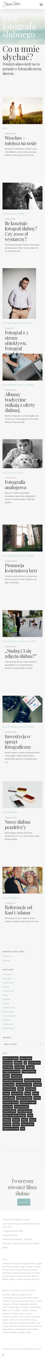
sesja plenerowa (21, 1106)
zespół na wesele (10, 1128)
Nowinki (12, 385)
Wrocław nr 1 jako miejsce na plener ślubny (20, 1243)
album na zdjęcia (10, 1058)
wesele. (16, 1120)
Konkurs (6, 986)
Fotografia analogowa (15, 484)
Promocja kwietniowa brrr (21, 568)
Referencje (14, 898)
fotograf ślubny (28, 1071)
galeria (6, 1076)
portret (37, 1098)
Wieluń (24, 1120)
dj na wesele (34, 1062)
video (30, 1115)
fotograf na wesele (11, 1071)
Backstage (8, 641)
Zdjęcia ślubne (16, 214)
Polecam (6, 960)
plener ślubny (8, 1098)
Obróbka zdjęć (8, 1007)
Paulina (6, 1093)
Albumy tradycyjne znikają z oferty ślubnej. (20, 402)
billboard (18, 1062)
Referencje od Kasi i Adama (18, 910)
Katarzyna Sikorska (32, 1080)
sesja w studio (9, 1111)
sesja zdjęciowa (24, 1111)
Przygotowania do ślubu (12, 1231)
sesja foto (7, 1106)
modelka (37, 1084)
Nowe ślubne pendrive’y (17, 824)
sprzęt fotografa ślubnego (14, 1115)
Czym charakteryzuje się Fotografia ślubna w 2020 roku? (21, 1225)
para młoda (30, 1089)
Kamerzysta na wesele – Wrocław (17, 1239)
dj (25, 1062)
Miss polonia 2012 (23, 1084)
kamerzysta (16, 1076)
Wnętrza (6, 1020)
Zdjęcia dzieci (16, 472)
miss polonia (8, 1084)
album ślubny (25, 1058)
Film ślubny (7, 974)
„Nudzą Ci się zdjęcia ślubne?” (21, 653)
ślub (22, 1128)
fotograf (30, 1067)
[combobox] (22, 1044)
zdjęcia (16, 1124)
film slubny (7, 1067)
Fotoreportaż (8, 991)
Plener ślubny (8, 1011)
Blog (5, 128)
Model (11, 323)
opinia (20, 1089)
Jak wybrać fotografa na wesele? (16, 1219)
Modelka (6, 999)
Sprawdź (24, 1202)
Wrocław (6, 1124)
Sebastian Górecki (10, 1102)
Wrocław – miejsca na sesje (20, 140)
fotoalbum (19, 1067)
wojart (32, 1120)
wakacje (6, 1120)
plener (35, 1093)
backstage (7, 1062)
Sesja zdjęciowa (24, 323)
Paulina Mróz (17, 1093)
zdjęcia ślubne (27, 1124)
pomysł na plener (24, 1098)
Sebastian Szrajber (28, 1102)
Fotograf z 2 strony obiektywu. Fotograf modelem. (16, 343)
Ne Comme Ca (9, 1089)
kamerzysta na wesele (12, 1080)
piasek (27, 1093)
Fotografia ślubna (9, 1235)
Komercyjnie (7, 982)
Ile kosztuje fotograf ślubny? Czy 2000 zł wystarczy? (21, 231)
